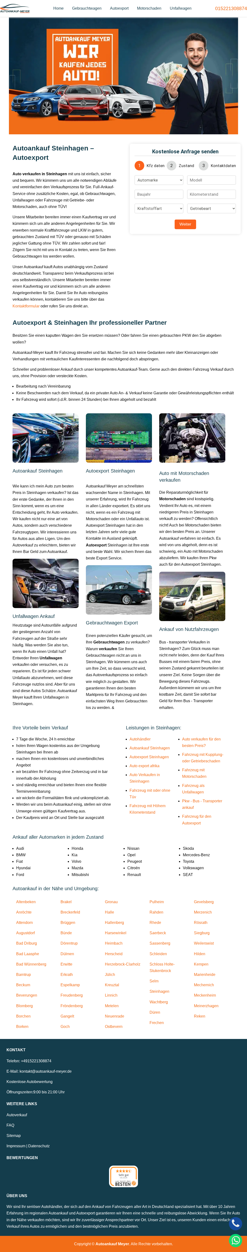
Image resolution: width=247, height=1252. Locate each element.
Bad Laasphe (27, 954)
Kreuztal (112, 985)
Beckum (23, 985)
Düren (155, 1012)
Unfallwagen (181, 8)
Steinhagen (159, 991)
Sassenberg (160, 943)
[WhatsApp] (235, 1240)
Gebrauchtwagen (87, 8)
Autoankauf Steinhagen (150, 748)
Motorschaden (149, 8)
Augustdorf (25, 933)
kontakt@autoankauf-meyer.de (46, 1071)
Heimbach (114, 943)
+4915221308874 (36, 1061)
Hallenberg (114, 923)
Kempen (201, 964)
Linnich (111, 995)
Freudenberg (72, 995)
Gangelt (67, 1016)
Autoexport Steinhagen (149, 757)
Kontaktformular (26, 306)
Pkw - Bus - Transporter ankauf (202, 804)
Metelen (112, 1006)
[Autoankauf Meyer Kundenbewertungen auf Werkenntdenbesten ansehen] (123, 1176)
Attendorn (24, 923)
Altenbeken (26, 902)
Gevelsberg (204, 902)
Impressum (16, 1146)
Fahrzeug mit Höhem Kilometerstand (147, 809)
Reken (199, 1016)
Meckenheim (205, 995)
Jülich (110, 975)
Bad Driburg (26, 943)
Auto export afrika (144, 766)
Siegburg (202, 933)
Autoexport (119, 8)
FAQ (10, 1125)
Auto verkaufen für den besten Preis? (201, 742)
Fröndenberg (72, 1006)
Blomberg (24, 1006)
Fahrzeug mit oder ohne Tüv (150, 793)
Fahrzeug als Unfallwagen (193, 789)
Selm (154, 981)
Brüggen (68, 923)
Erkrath (67, 975)
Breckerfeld (70, 912)
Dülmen (67, 954)
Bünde (66, 933)
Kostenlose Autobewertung (30, 1082)
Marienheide (204, 975)
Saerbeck (158, 933)
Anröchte (24, 912)
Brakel (66, 902)
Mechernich (204, 985)
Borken (22, 1027)
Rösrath (200, 923)
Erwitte (66, 964)
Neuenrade (114, 1016)
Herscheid (114, 954)
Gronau (111, 902)
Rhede (155, 923)
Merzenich (203, 912)
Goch (65, 1027)
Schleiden (158, 954)
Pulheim (157, 902)
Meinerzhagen (206, 1006)
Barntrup (23, 975)
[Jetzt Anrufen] (235, 1223)
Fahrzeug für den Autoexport (196, 819)
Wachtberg (159, 1002)
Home (58, 8)
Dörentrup (69, 943)
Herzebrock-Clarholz (122, 964)
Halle (109, 912)
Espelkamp (70, 985)
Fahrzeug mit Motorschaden (194, 773)
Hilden (199, 954)
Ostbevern (114, 1027)
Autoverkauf (17, 1115)
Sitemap (14, 1136)
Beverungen (26, 995)
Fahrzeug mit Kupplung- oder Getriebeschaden (202, 757)
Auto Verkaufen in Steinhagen (145, 778)
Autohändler (140, 739)
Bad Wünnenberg (31, 964)
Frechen (157, 1023)
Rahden (156, 912)
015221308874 (231, 8)
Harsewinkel (115, 933)
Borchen (23, 1016)
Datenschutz (39, 1146)
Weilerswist (204, 943)
